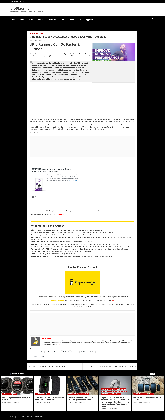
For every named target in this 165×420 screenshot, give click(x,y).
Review (151, 393)
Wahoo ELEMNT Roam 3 (39, 256)
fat (39, 356)
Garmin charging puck (39, 235)
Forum (71, 20)
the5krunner (20, 8)
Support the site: (57, 300)
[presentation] (151, 374)
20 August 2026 (39, 402)
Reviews (52, 20)
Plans (62, 20)
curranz (35, 356)
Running (40, 34)
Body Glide (35, 242)
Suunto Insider (115, 393)
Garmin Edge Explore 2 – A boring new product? (48, 366)
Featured (123, 389)
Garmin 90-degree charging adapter (44, 232)
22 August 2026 (6, 402)
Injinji (33, 230)
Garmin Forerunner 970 (39, 251)
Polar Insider (105, 393)
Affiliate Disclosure (96, 304)
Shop (22, 20)
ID (59, 344)
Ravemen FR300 (37, 237)
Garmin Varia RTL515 (38, 246)
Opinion (86, 393)
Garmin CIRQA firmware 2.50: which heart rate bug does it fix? (49, 399)
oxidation (42, 356)
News (15, 393)
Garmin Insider (18, 374)
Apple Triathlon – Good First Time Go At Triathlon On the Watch (111, 366)
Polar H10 (34, 254)
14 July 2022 (33, 40)
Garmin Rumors (116, 391)
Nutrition (33, 34)
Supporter (89, 20)
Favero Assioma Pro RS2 (40, 249)
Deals (31, 20)
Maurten (34, 244)
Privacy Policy (38, 417)
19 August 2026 (105, 408)
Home (14, 20)
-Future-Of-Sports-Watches (110, 389)
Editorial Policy (83, 304)
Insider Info (40, 20)
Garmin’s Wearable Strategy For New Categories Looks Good (81, 399)
